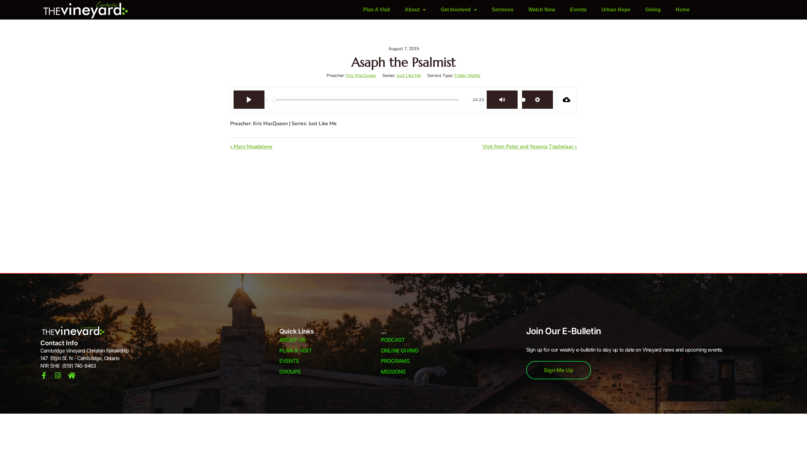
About (412, 9)
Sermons (503, 9)
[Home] (71, 375)
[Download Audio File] (566, 99)
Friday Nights (467, 76)
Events (578, 9)
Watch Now (541, 9)
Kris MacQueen (361, 76)
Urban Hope (615, 9)
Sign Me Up (558, 370)
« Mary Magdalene (251, 146)
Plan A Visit (376, 9)
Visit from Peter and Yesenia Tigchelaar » (529, 146)
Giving (653, 9)
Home (683, 9)
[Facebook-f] (43, 375)
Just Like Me (409, 76)
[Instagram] (57, 375)
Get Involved (456, 9)
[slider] (365, 99)
